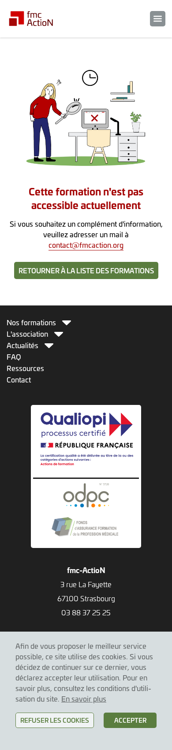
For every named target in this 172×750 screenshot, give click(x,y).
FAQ (14, 356)
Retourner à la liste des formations (86, 270)
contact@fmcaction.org (86, 245)
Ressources (25, 368)
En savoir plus (83, 698)
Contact (19, 379)
